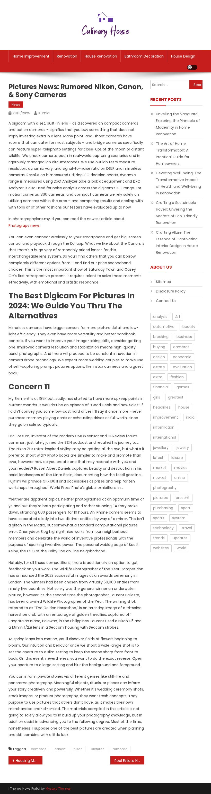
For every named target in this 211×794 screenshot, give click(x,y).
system (179, 518)
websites (161, 548)
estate (159, 367)
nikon (78, 748)
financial (161, 387)
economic (182, 357)
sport (185, 508)
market (159, 467)
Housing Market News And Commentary (29, 760)
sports (158, 518)
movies (180, 467)
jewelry (183, 447)
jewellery (161, 447)
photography (165, 487)
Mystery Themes (58, 788)
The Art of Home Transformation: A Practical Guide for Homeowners (172, 153)
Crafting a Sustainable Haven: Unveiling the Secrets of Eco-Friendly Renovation (177, 212)
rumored (120, 748)
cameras (38, 748)
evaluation (182, 367)
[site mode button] (192, 67)
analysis (160, 316)
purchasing (163, 508)
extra (157, 377)
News (16, 104)
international (164, 437)
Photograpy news (24, 225)
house (183, 407)
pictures (97, 748)
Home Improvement (31, 56)
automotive (163, 326)
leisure (177, 457)
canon (60, 748)
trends (159, 538)
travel (187, 528)
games (183, 387)
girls (156, 397)
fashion (177, 377)
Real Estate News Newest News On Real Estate (129, 760)
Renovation (67, 56)
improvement (165, 417)
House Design (183, 56)
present (183, 497)
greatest (175, 397)
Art (177, 316)
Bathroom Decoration (144, 56)
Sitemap (163, 281)
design (159, 357)
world (181, 548)
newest (159, 477)
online (179, 477)
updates (180, 538)
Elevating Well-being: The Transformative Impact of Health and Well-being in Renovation (178, 183)
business (184, 336)
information (163, 427)
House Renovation (101, 56)
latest (158, 457)
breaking (161, 336)
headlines (161, 407)
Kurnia (44, 113)
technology (163, 528)
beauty (188, 326)
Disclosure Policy (171, 291)
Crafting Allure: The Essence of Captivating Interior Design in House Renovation (177, 242)
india (190, 417)
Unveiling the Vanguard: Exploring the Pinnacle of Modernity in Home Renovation (178, 124)
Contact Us (166, 300)
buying (159, 346)
